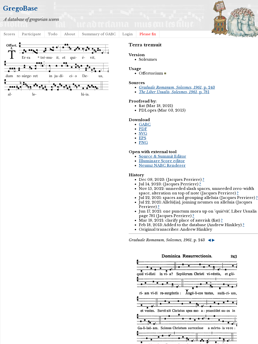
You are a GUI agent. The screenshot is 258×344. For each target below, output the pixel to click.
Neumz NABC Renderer (162, 165)
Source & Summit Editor (162, 156)
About (69, 34)
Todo (52, 34)
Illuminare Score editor (162, 161)
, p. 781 (174, 92)
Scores (9, 34)
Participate (31, 34)
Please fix (148, 34)
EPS (142, 138)
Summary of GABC (99, 34)
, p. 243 (177, 87)
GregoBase (20, 8)
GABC (145, 124)
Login (127, 34)
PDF (143, 129)
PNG (143, 142)
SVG (143, 133)
